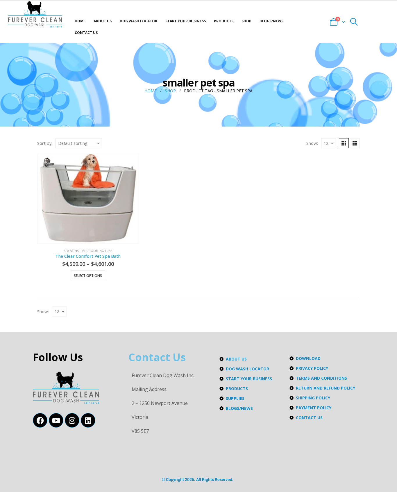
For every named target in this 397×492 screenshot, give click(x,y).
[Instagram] (72, 420)
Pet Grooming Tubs (96, 251)
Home (80, 21)
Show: (312, 143)
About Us (103, 21)
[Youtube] (56, 420)
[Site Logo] (35, 14)
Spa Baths (71, 251)
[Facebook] (40, 420)
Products (223, 21)
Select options (88, 275)
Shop (246, 21)
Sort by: (44, 143)
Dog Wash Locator (138, 21)
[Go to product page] (88, 199)
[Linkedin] (88, 420)
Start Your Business (185, 21)
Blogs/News (271, 21)
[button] (354, 22)
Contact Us (86, 32)
